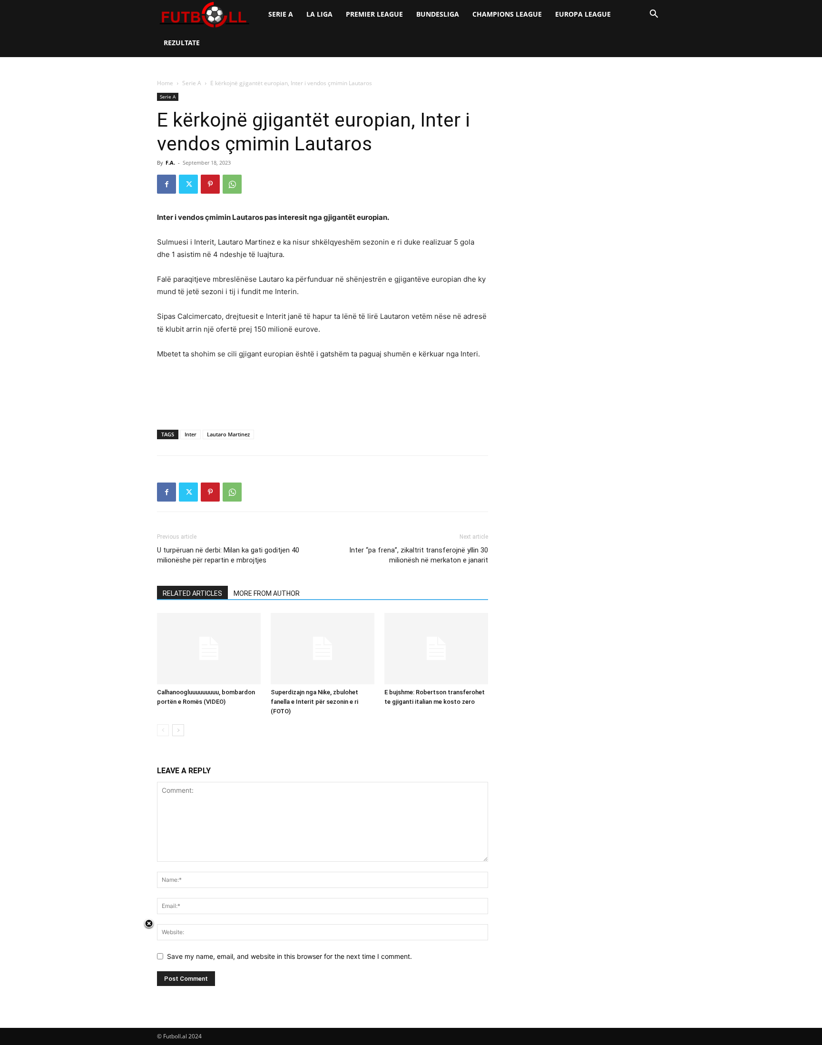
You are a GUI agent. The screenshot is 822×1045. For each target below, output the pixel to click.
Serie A (280, 14)
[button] (653, 15)
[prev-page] (163, 730)
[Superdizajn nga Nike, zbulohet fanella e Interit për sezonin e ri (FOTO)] (322, 648)
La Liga (319, 14)
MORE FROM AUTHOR (267, 593)
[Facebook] (166, 184)
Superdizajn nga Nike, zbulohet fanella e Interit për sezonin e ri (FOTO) (314, 702)
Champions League (507, 14)
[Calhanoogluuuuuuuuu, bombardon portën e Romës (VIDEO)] (209, 648)
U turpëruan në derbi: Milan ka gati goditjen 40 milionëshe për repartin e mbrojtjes (228, 555)
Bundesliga (437, 14)
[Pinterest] (210, 184)
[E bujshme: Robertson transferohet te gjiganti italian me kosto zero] (436, 648)
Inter (190, 434)
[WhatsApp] (232, 184)
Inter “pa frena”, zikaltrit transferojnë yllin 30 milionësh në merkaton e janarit (418, 555)
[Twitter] (188, 184)
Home (165, 83)
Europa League (583, 14)
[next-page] (178, 730)
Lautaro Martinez (228, 434)
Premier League (374, 14)
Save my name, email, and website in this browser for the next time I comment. (289, 956)
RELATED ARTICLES (192, 593)
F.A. (170, 162)
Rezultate (182, 42)
